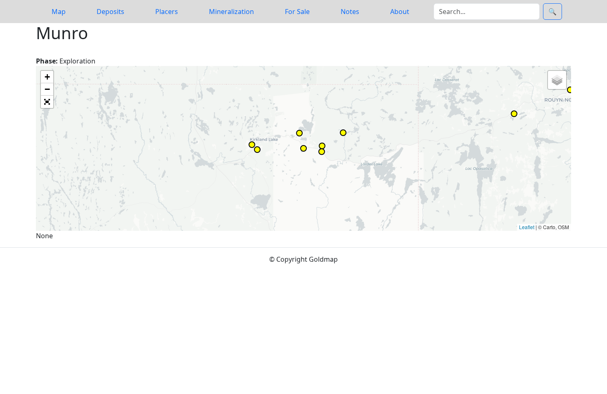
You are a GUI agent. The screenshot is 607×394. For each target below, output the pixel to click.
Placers (166, 11)
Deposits (110, 11)
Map (59, 11)
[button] (299, 133)
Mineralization (231, 11)
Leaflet (526, 226)
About (399, 11)
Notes (350, 11)
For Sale (297, 11)
